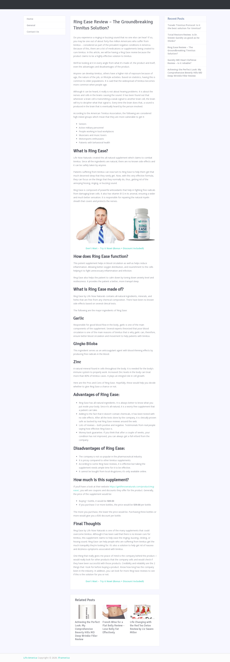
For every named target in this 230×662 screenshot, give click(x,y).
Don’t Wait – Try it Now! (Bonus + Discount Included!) (115, 248)
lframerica (64, 657)
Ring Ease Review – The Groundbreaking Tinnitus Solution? (181, 50)
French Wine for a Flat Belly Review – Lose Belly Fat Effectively (113, 627)
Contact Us (33, 31)
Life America (30, 657)
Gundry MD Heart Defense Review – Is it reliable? (182, 61)
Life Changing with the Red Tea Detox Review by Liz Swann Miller (141, 627)
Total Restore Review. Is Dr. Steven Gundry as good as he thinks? (183, 37)
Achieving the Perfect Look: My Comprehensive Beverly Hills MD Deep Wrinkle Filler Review (87, 630)
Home (30, 18)
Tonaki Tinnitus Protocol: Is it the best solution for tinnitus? (184, 27)
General (31, 25)
